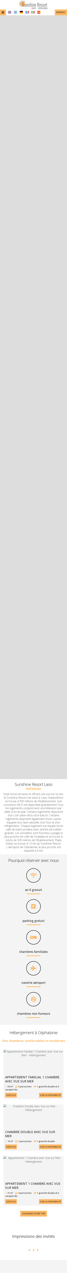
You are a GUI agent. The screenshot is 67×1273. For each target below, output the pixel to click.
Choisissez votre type (33, 1213)
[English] (9, 12)
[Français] (27, 12)
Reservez (60, 12)
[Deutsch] (21, 12)
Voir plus (11, 1095)
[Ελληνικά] (15, 12)
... (33, 1244)
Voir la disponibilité (50, 1095)
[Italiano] (33, 12)
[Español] (38, 12)
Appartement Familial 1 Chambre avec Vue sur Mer (32, 1079)
